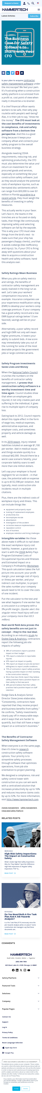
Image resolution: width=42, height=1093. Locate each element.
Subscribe (34, 16)
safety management (29, 808)
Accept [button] (16, 1089)
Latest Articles (8, 16)
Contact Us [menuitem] (6, 1017)
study (31, 635)
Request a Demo (11, 3)
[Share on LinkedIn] (8, 73)
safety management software (17, 83)
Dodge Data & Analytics (14, 638)
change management (10, 808)
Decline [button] (25, 1089)
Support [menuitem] (5, 1022)
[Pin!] (17, 73)
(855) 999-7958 (21, 962)
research (24, 749)
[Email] (22, 73)
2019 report (13, 441)
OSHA (22, 552)
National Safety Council (25, 372)
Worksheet (33, 565)
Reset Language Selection (12, 1043)
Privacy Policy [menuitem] (7, 1032)
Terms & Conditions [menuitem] (10, 1038)
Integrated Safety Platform (12, 811)
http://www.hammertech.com (22, 799)
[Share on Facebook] (3, 73)
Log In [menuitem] (4, 1027)
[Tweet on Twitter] (13, 73)
